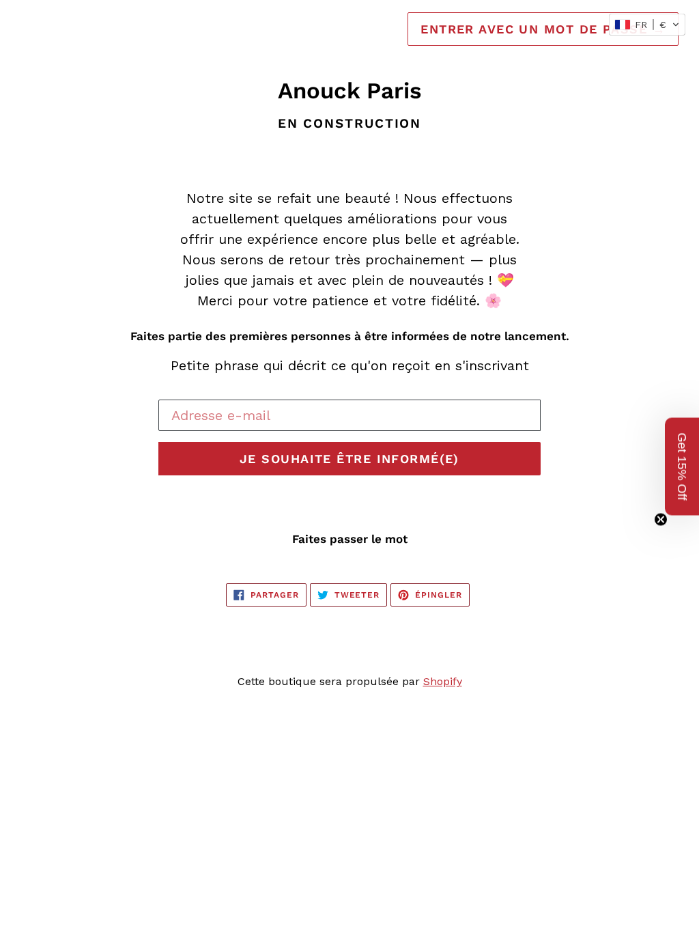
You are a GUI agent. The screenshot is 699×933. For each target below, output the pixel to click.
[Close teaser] (661, 520)
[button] (647, 25)
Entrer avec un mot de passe (543, 29)
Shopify (442, 681)
